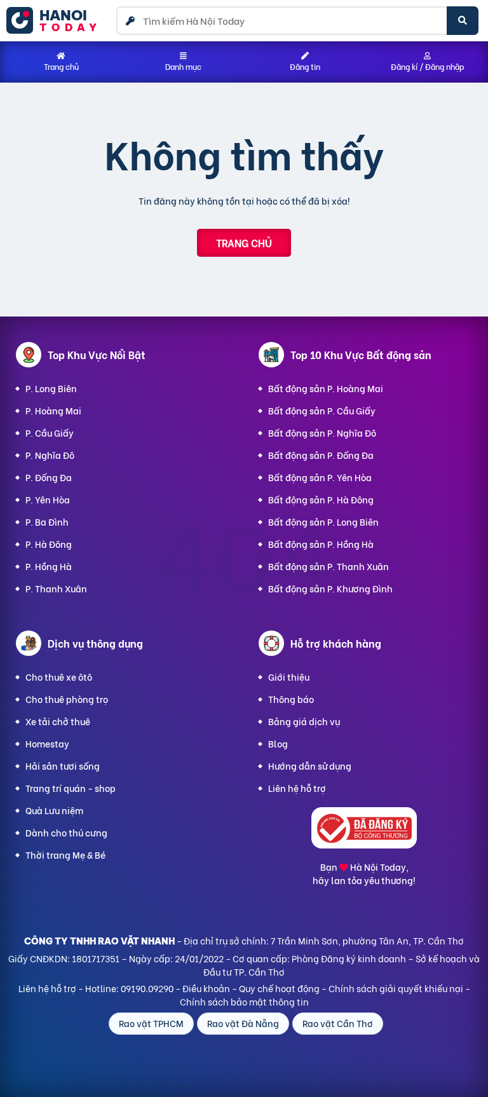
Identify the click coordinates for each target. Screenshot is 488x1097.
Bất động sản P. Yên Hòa (320, 477)
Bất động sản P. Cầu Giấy (322, 410)
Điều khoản (206, 988)
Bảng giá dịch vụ (304, 721)
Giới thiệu (288, 676)
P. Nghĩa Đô (49, 454)
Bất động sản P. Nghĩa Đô (322, 432)
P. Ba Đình (47, 521)
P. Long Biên (51, 388)
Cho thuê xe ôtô (58, 676)
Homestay (47, 743)
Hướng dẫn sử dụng (309, 765)
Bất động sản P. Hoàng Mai (325, 388)
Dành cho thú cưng (66, 832)
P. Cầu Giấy (49, 432)
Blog (278, 743)
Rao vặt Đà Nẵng (243, 1023)
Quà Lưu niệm (54, 810)
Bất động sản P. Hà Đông (321, 499)
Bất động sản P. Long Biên (323, 521)
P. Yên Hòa (47, 499)
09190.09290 (147, 988)
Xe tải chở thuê (57, 721)
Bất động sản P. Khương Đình (330, 588)
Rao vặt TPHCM (151, 1023)
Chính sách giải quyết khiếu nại (396, 988)
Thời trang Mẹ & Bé (65, 854)
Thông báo (291, 698)
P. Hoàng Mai (53, 410)
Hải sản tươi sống (62, 765)
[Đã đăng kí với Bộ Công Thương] (364, 844)
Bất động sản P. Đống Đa (321, 454)
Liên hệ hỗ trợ (297, 787)
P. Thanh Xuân (56, 588)
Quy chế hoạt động (279, 988)
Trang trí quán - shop (70, 787)
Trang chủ (244, 242)
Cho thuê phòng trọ (66, 698)
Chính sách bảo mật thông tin (244, 1001)
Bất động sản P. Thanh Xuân (328, 566)
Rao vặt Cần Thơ (337, 1023)
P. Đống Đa (48, 477)
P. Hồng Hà (48, 566)
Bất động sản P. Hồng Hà (321, 543)
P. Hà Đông (48, 543)
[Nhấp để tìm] (462, 20)
